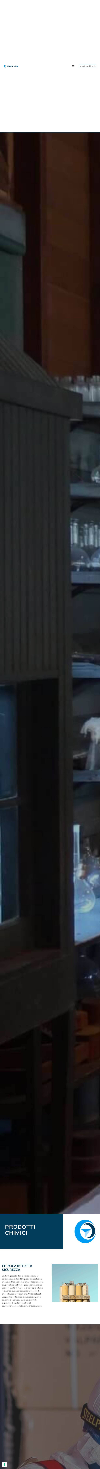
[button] (73, 66)
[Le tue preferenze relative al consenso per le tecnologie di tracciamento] (4, 1464)
